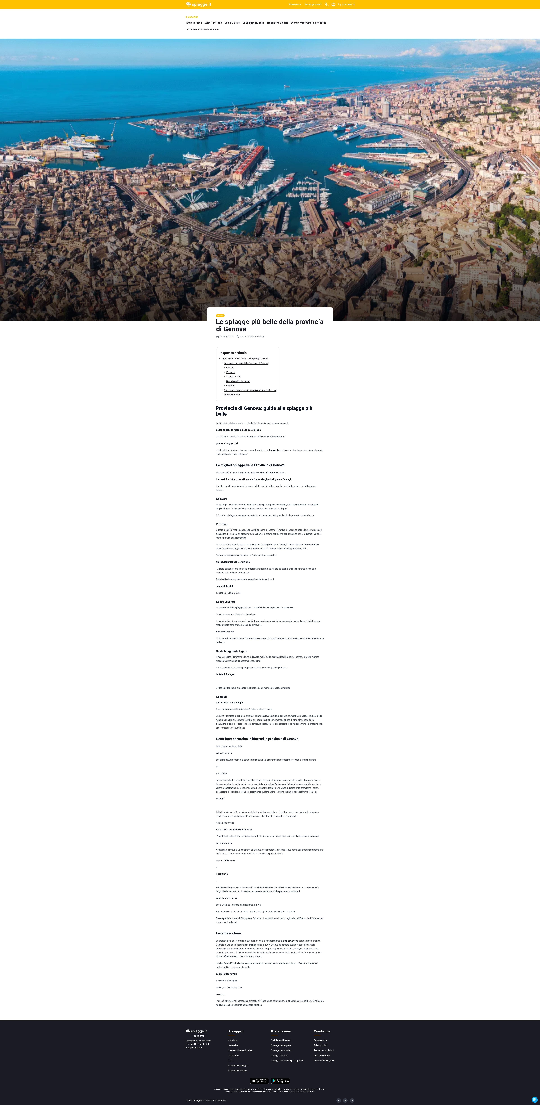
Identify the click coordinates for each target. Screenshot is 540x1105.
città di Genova (290, 940)
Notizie (220, 316)
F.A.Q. (231, 1060)
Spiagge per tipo (279, 1055)
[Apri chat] (535, 1100)
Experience (295, 4)
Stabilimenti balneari (281, 1040)
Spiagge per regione (281, 1045)
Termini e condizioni (324, 1050)
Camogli (230, 385)
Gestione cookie (322, 1055)
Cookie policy (320, 1040)
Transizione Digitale (277, 22)
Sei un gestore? (313, 4)
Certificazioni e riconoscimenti (202, 29)
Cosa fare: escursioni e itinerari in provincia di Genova (250, 390)
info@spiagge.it (290, 1091)
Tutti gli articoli (194, 22)
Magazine (233, 1045)
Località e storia (232, 394)
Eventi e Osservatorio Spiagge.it (308, 22)
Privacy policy (321, 1045)
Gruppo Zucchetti (194, 1047)
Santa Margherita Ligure (238, 381)
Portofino (230, 372)
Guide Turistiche (213, 22)
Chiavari (230, 367)
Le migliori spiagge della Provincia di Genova (246, 363)
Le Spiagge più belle (253, 22)
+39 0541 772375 (276, 1091)
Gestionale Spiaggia (238, 1065)
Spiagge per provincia (281, 1050)
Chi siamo (233, 1040)
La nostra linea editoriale (240, 1050)
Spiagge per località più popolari (287, 1060)
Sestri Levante (233, 376)
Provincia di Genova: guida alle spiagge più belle (245, 358)
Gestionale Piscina (237, 1070)
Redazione (233, 1055)
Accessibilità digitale (324, 1060)
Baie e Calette (232, 22)
